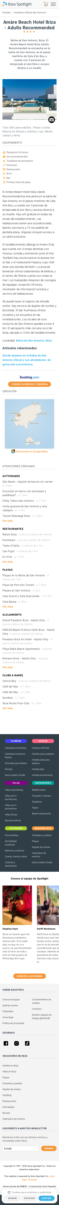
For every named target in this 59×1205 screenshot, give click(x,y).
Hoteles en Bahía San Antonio (30, 12)
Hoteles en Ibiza (10, 1065)
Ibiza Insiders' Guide (15, 775)
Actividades (8, 1107)
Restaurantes (9, 1101)
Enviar (49, 1148)
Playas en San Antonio (21, 590)
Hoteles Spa (38, 769)
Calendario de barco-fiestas (15, 756)
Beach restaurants (41, 813)
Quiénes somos (10, 1005)
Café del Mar (16, 686)
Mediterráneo (39, 790)
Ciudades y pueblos (42, 835)
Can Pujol (20, 551)
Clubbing (6, 1095)
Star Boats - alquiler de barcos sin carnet (28, 483)
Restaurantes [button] (43, 783)
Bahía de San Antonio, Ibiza (34, 340)
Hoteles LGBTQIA (40, 748)
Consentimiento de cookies (41, 1001)
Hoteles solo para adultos (41, 761)
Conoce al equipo (11, 999)
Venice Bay (26, 680)
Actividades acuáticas (11, 843)
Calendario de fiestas (15, 748)
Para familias (11, 835)
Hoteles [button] (43, 741)
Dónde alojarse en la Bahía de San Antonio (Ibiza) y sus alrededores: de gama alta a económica (26, 360)
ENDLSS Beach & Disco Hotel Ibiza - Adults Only (28, 631)
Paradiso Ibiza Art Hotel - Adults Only (27, 641)
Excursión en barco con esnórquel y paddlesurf (24, 493)
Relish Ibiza (27, 534)
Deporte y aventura (14, 850)
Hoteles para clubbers (43, 754)
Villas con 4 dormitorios (11, 807)
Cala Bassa (14, 601)
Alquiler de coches (41, 847)
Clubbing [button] (16, 741)
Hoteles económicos (42, 775)
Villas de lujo (11, 814)
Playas (35, 841)
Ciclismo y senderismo (11, 864)
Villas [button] (16, 783)
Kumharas (26, 540)
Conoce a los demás (29, 976)
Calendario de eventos (39, 855)
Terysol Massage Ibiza (22, 515)
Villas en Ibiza (9, 1071)
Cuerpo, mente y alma (16, 856)
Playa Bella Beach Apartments (27, 650)
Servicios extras (13, 820)
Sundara (13, 697)
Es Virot (13, 556)
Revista (8, 769)
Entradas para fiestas (16, 763)
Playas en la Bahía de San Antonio (25, 577)
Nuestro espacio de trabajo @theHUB (42, 1016)
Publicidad (7, 1011)
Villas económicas (14, 790)
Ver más (7, 521)
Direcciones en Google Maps (32, 451)
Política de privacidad (13, 1023)
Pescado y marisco (41, 795)
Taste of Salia (22, 545)
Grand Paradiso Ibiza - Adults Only (25, 622)
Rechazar (29, 1198)
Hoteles (6, 12)
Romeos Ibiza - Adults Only (25, 660)
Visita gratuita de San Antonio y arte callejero (24, 508)
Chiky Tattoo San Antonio (24, 500)
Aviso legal (7, 1017)
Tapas (35, 807)
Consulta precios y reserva (29, 384)
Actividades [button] (16, 828)
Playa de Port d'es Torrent (24, 584)
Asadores (37, 801)
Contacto (36, 1009)
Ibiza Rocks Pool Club (22, 703)
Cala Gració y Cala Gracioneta (27, 596)
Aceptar (46, 1198)
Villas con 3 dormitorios (11, 797)
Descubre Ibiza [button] (43, 828)
